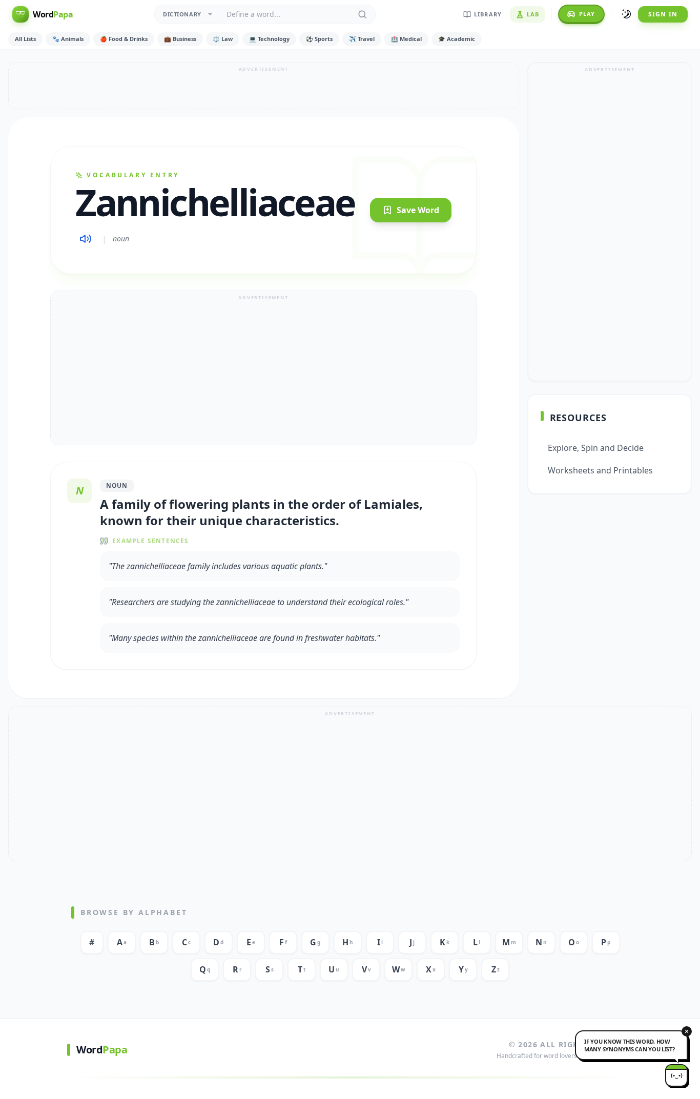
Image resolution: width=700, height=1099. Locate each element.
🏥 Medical (406, 39)
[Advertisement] (264, 86)
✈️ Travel (362, 39)
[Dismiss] (687, 1031)
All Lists (25, 39)
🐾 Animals (68, 39)
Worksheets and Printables (600, 470)
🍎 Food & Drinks (124, 39)
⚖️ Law (223, 39)
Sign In (662, 14)
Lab (533, 14)
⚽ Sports (319, 39)
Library (488, 14)
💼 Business (180, 39)
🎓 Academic (456, 39)
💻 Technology (269, 39)
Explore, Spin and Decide (596, 447)
